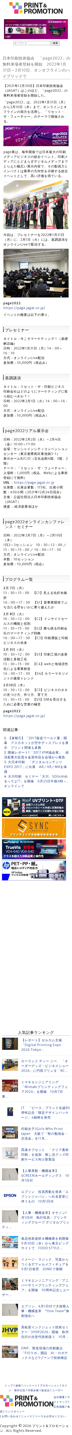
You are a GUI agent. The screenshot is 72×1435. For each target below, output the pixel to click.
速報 (18, 1385)
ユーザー (57, 1390)
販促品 (45, 1390)
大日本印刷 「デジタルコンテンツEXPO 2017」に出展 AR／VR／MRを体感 (35, 767)
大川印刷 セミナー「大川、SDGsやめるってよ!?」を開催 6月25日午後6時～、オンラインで (37, 781)
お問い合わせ (10, 1416)
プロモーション (49, 1385)
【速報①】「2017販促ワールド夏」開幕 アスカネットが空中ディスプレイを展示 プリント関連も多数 (36, 743)
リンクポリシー (15, 1411)
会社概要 (59, 1397)
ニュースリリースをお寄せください (43, 1416)
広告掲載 (59, 1406)
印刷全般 (33, 1390)
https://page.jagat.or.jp (34, 482)
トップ (9, 1385)
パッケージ (30, 1385)
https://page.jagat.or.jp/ (24, 308)
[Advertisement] (36, 918)
